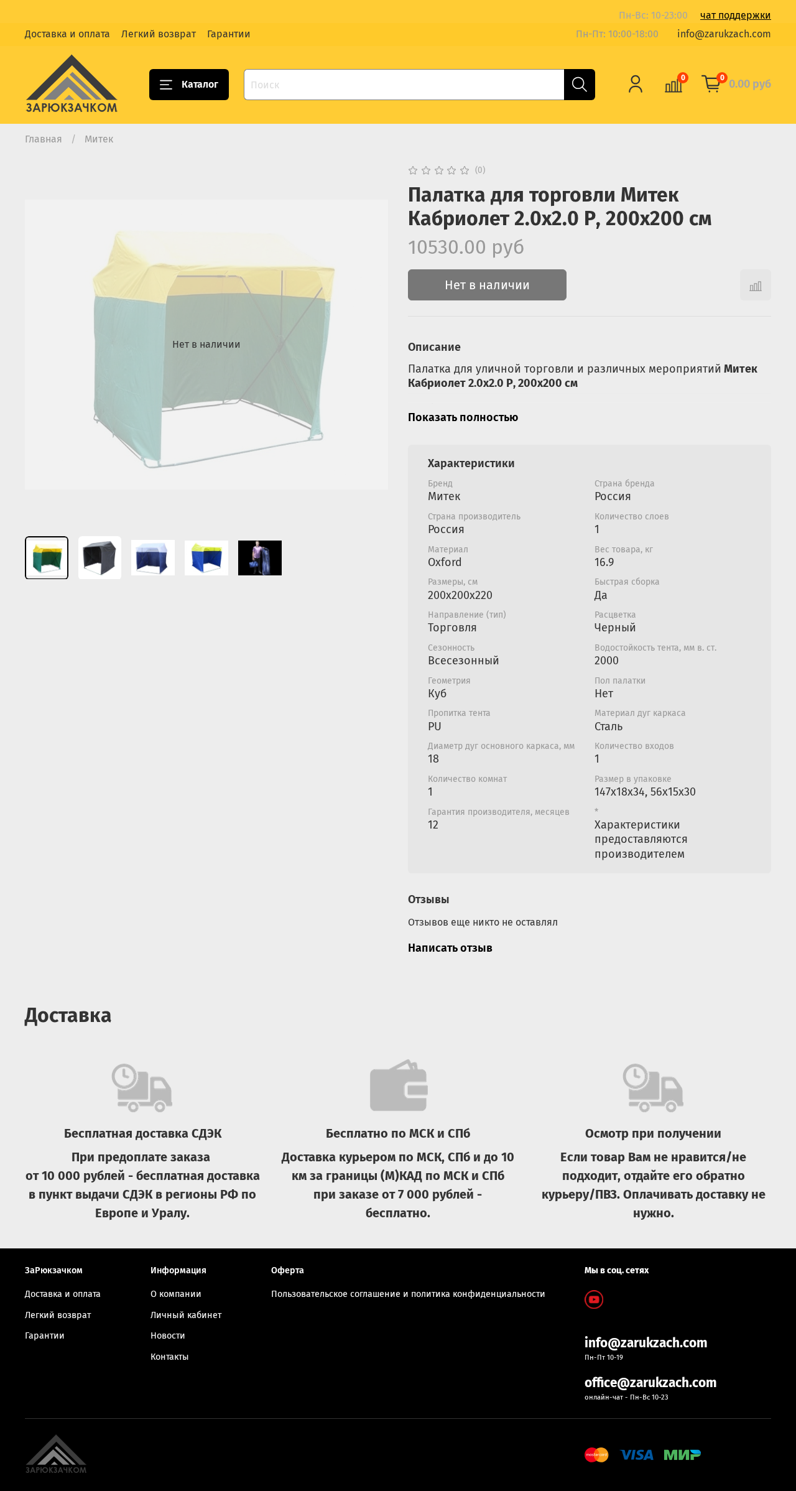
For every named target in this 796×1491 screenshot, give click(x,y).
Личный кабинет (185, 1315)
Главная (43, 139)
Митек (99, 139)
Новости (167, 1336)
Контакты (169, 1357)
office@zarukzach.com (651, 1383)
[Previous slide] (45, 345)
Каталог (200, 84)
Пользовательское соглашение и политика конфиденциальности (408, 1294)
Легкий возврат (158, 34)
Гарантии (229, 34)
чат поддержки (735, 15)
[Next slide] (368, 345)
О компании (175, 1294)
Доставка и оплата (67, 34)
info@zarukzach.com (724, 34)
